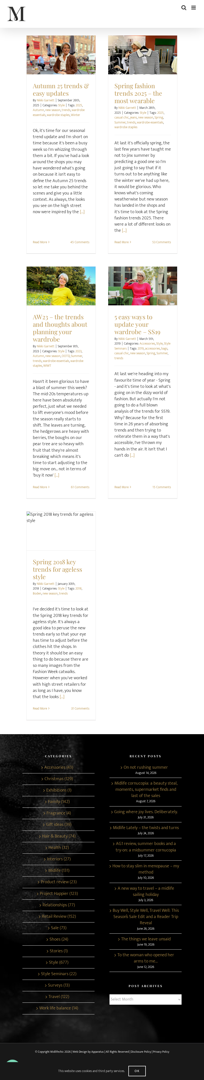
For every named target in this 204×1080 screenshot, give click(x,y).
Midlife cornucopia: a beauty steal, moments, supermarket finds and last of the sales (145, 789)
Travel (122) (59, 997)
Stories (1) (59, 951)
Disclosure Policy (141, 1051)
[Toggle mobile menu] (194, 7)
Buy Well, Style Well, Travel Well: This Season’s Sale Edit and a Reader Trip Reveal (146, 917)
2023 (78, 351)
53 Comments (161, 242)
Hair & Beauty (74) (59, 836)
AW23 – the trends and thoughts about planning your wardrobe (61, 283)
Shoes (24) (59, 939)
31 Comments (80, 708)
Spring (158, 117)
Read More (40, 242)
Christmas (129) (59, 779)
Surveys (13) (59, 985)
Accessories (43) (58, 767)
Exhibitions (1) (58, 790)
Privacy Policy (161, 1051)
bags (164, 348)
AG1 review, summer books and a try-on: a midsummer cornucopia (146, 847)
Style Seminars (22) (58, 974)
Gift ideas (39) (58, 825)
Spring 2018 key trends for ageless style (61, 528)
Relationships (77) (59, 905)
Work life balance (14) (58, 1008)
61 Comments (80, 487)
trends (66, 110)
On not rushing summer (146, 767)
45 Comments (79, 242)
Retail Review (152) (59, 917)
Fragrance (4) (59, 813)
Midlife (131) (58, 871)
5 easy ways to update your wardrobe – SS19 (143, 283)
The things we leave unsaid (146, 939)
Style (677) (58, 963)
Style (61, 59)
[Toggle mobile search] (183, 7)
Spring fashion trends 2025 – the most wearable (143, 52)
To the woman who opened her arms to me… (145, 958)
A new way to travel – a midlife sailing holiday (146, 891)
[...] (82, 212)
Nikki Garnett (45, 100)
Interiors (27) (59, 859)
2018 (78, 588)
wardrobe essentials (150, 122)
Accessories (128, 290)
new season (52, 110)
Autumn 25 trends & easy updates (61, 52)
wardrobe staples (58, 115)
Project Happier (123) (59, 894)
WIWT (47, 365)
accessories (152, 348)
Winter (75, 115)
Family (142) (59, 802)
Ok (137, 1071)
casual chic (121, 117)
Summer (120, 122)
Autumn (38, 110)
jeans (133, 117)
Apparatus (97, 1051)
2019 (141, 348)
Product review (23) (59, 882)
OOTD (66, 356)
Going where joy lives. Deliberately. (146, 812)
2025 (79, 105)
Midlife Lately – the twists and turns (146, 828)
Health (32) (59, 848)
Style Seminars (154, 290)
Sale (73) (58, 928)
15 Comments (162, 487)
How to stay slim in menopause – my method (145, 869)
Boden (37, 593)
